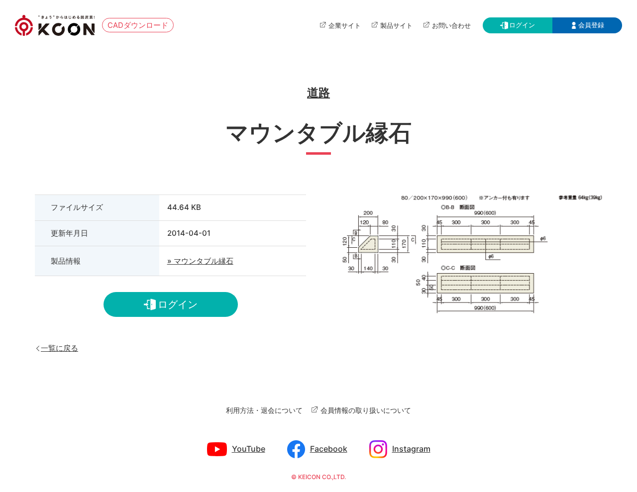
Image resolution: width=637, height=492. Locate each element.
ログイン (522, 25)
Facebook (328, 449)
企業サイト (344, 25)
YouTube (248, 449)
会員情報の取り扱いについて (365, 410)
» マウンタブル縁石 (200, 261)
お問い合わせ (451, 25)
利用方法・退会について (264, 410)
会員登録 (591, 25)
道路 (318, 92)
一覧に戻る (59, 347)
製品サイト (396, 25)
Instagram (411, 449)
